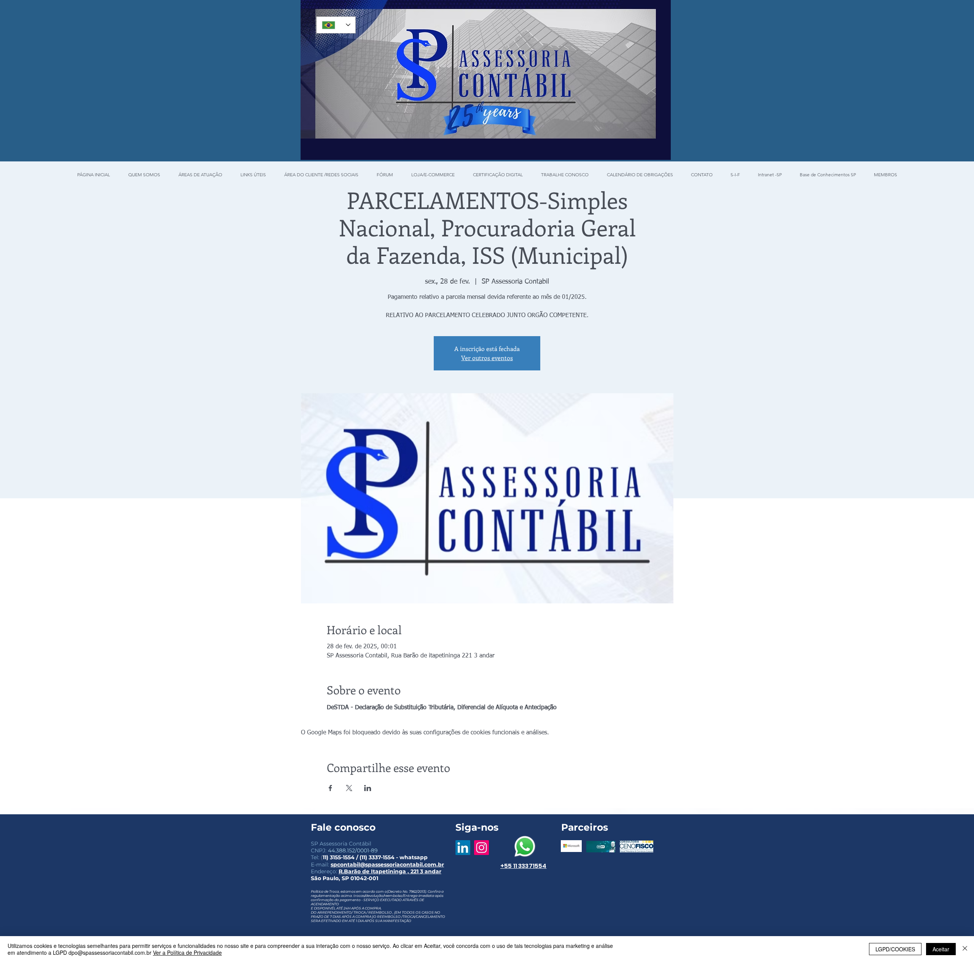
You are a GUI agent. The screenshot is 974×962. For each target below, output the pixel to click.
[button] (735, 171)
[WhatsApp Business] (525, 846)
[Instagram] (481, 847)
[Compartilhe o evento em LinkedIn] (367, 788)
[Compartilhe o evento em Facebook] (330, 788)
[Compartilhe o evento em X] (349, 788)
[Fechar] (964, 949)
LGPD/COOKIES (895, 949)
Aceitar (941, 949)
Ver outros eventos (487, 358)
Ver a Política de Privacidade (187, 952)
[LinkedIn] (462, 847)
